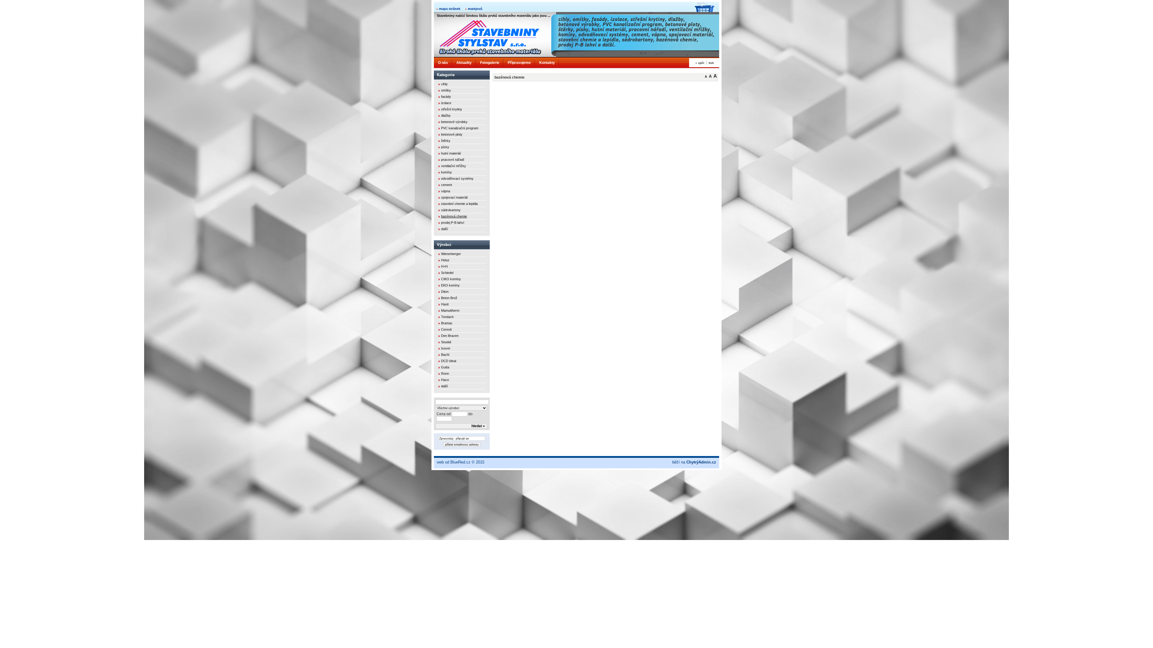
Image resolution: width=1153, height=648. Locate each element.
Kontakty (547, 63)
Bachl (445, 354)
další (444, 229)
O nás (443, 63)
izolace (446, 103)
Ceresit (446, 329)
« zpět (699, 62)
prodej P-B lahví (452, 222)
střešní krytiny (451, 109)
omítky (446, 90)
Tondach (447, 317)
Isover (445, 348)
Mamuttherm (450, 310)
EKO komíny (450, 285)
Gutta (445, 367)
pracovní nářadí (452, 159)
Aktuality (464, 63)
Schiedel (447, 272)
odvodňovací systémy (457, 178)
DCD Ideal (448, 361)
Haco (445, 380)
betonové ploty (451, 134)
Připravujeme (519, 63)
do (470, 414)
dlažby (446, 115)
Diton (445, 291)
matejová (475, 8)
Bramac (446, 323)
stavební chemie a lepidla (459, 204)
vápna (445, 191)
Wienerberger (451, 254)
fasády (446, 96)
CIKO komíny (451, 279)
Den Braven (449, 336)
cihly (444, 84)
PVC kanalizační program (459, 128)
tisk (711, 62)
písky (445, 147)
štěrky (445, 140)
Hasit (445, 304)
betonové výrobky (454, 122)
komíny (446, 172)
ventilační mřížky (453, 166)
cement (446, 185)
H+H (444, 266)
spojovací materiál (454, 197)
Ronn (445, 373)
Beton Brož (449, 298)
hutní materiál (451, 153)
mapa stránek (449, 8)
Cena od (444, 414)
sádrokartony (451, 210)
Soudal (446, 342)
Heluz (445, 260)
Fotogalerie (489, 63)
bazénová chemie (454, 216)
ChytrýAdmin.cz (701, 462)
